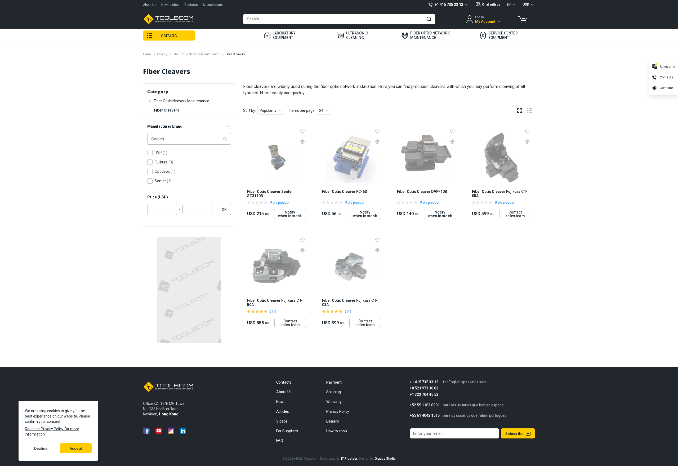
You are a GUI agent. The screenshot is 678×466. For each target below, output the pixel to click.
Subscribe (514, 434)
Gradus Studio (385, 458)
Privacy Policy (337, 411)
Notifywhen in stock (290, 214)
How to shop (170, 5)
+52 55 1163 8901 (425, 405)
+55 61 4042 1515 (425, 416)
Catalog (162, 54)
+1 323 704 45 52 (424, 395)
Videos (282, 421)
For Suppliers (287, 431)
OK (224, 210)
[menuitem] (279, 35)
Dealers (332, 421)
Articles (282, 411)
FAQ (279, 440)
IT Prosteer (349, 458)
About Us (149, 5)
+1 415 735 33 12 (424, 382)
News (281, 402)
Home (147, 54)
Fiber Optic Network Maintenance (196, 54)
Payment (334, 382)
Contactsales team (515, 214)
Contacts (191, 5)
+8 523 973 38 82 (424, 388)
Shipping (333, 392)
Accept (76, 448)
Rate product (279, 203)
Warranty (334, 402)
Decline (40, 448)
